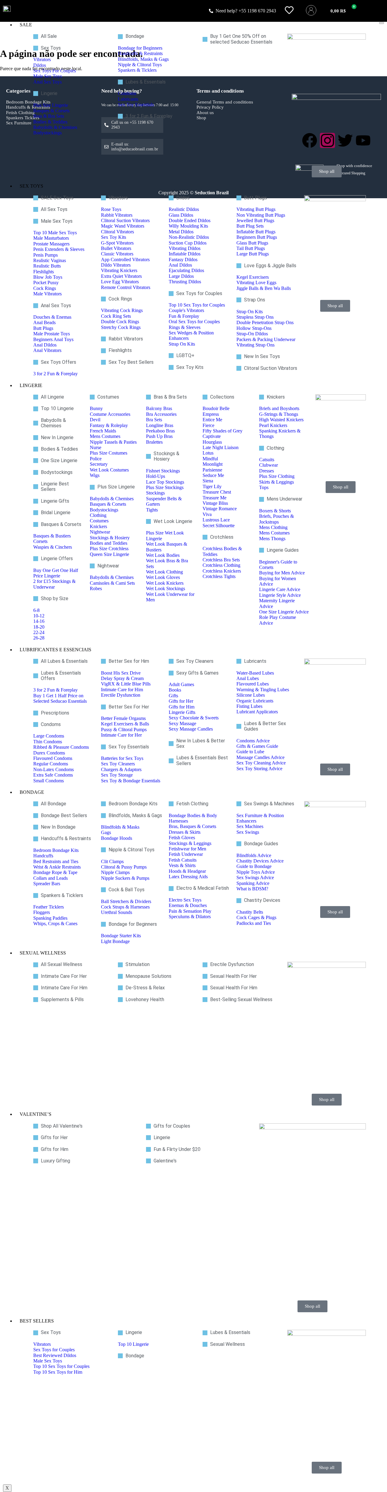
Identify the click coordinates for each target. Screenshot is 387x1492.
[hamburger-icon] (381, 23)
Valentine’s (35, 1114)
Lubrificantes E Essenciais (55, 649)
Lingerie (31, 385)
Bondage (32, 792)
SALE (26, 24)
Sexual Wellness (43, 952)
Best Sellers (37, 1320)
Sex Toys (31, 186)
